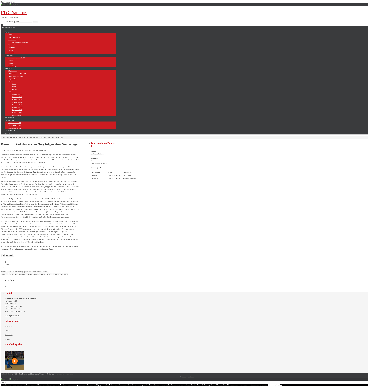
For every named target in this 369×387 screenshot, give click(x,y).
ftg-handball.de (6, 374)
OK (269, 385)
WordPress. (191, 377)
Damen (22, 137)
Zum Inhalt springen (8, 2)
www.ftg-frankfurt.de (12, 316)
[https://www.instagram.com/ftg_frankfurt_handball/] (14, 5)
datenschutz (60, 374)
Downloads (8, 335)
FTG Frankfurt (14, 12)
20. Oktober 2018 (7, 150)
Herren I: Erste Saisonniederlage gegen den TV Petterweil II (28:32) (25, 272)
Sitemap (7, 339)
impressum (69, 374)
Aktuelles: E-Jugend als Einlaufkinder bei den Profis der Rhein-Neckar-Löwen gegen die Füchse (34, 274)
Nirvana (184, 377)
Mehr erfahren (276, 385)
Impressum (8, 326)
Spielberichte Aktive (12, 137)
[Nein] (281, 385)
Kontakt (7, 330)
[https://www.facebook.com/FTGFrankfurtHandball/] (5, 5)
